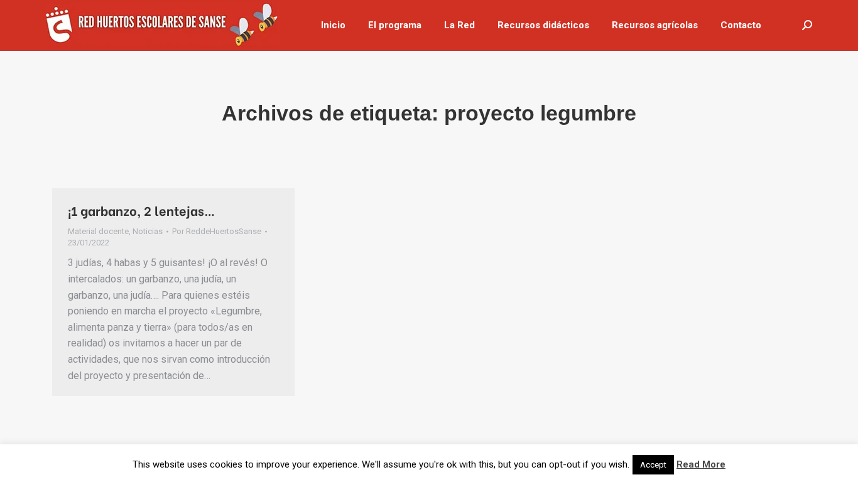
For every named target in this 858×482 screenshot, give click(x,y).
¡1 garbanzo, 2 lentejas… (141, 210)
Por (216, 231)
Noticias (148, 231)
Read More (700, 464)
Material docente (98, 231)
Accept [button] (653, 464)
